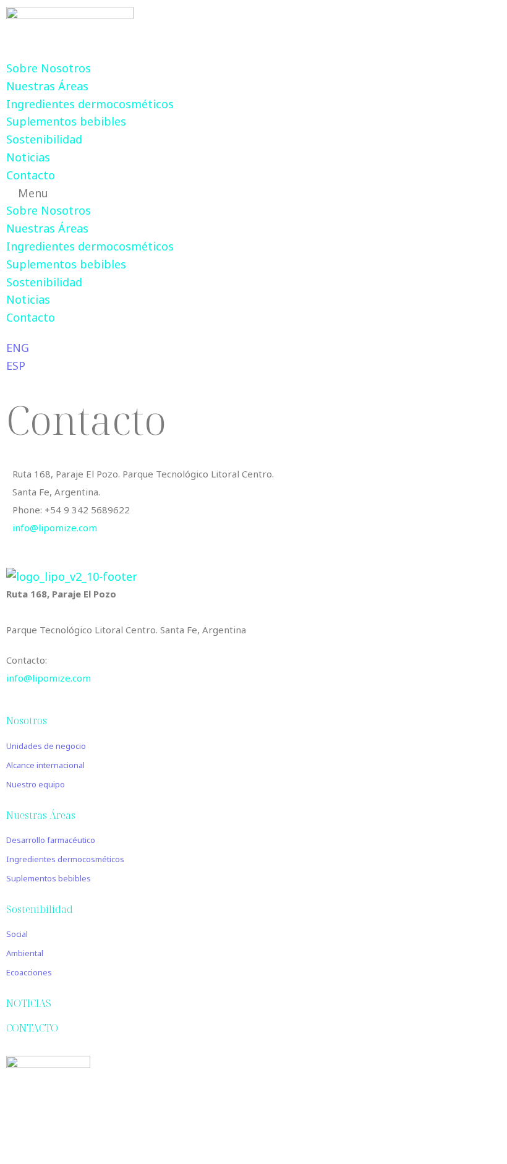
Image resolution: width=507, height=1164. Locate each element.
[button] (253, 193)
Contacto (30, 175)
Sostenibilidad (44, 139)
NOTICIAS (28, 1003)
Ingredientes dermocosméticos (90, 103)
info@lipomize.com (54, 527)
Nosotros (26, 720)
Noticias (28, 157)
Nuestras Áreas (47, 86)
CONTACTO (32, 1028)
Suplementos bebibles (66, 121)
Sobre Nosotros (48, 68)
